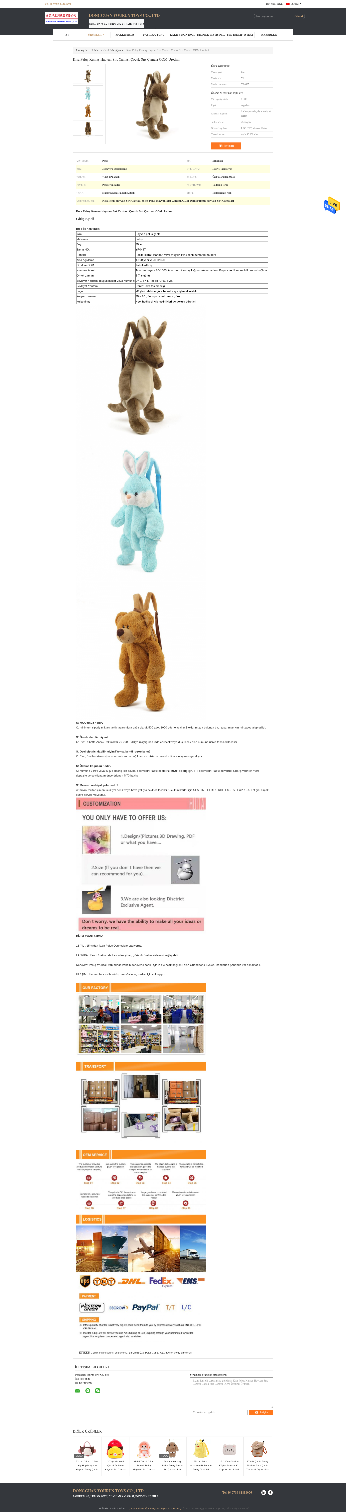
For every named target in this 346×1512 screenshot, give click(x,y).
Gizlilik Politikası (117, 1508)
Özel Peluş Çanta (113, 50)
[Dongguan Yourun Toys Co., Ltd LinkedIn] (263, 1492)
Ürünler (95, 34)
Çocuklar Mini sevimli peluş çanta (109, 1352)
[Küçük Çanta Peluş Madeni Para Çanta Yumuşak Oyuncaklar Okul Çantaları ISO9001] (258, 1449)
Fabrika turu (153, 34)
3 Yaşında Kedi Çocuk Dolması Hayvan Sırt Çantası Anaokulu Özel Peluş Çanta (115, 1469)
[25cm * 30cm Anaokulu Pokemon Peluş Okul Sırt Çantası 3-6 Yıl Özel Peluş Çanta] (201, 1449)
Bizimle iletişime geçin (211, 34)
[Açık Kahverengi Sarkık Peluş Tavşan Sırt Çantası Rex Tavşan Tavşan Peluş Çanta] (172, 1449)
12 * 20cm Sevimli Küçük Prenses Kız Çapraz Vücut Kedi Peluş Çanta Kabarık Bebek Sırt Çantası (229, 1469)
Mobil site (103, 1508)
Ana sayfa (81, 50)
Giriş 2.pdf (85, 219)
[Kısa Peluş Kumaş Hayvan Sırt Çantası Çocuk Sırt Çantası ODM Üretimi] (88, 75)
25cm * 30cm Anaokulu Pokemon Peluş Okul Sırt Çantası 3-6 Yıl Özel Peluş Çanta (201, 1469)
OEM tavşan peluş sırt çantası (176, 1352)
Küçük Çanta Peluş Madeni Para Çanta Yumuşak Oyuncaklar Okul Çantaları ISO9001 (257, 1469)
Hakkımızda (125, 34)
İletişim (229, 145)
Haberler (269, 34)
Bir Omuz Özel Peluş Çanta (144, 1352)
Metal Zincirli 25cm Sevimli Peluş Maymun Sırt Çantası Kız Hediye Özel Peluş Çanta (144, 1469)
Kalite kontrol (182, 34)
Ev (67, 34)
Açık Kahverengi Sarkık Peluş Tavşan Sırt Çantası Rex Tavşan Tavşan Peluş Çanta (172, 1469)
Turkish (294, 3)
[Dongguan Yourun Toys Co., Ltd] (67, 18)
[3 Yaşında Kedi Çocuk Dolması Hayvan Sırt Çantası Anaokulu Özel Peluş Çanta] (116, 1449)
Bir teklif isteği (274, 3)
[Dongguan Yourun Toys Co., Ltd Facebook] (270, 1492)
